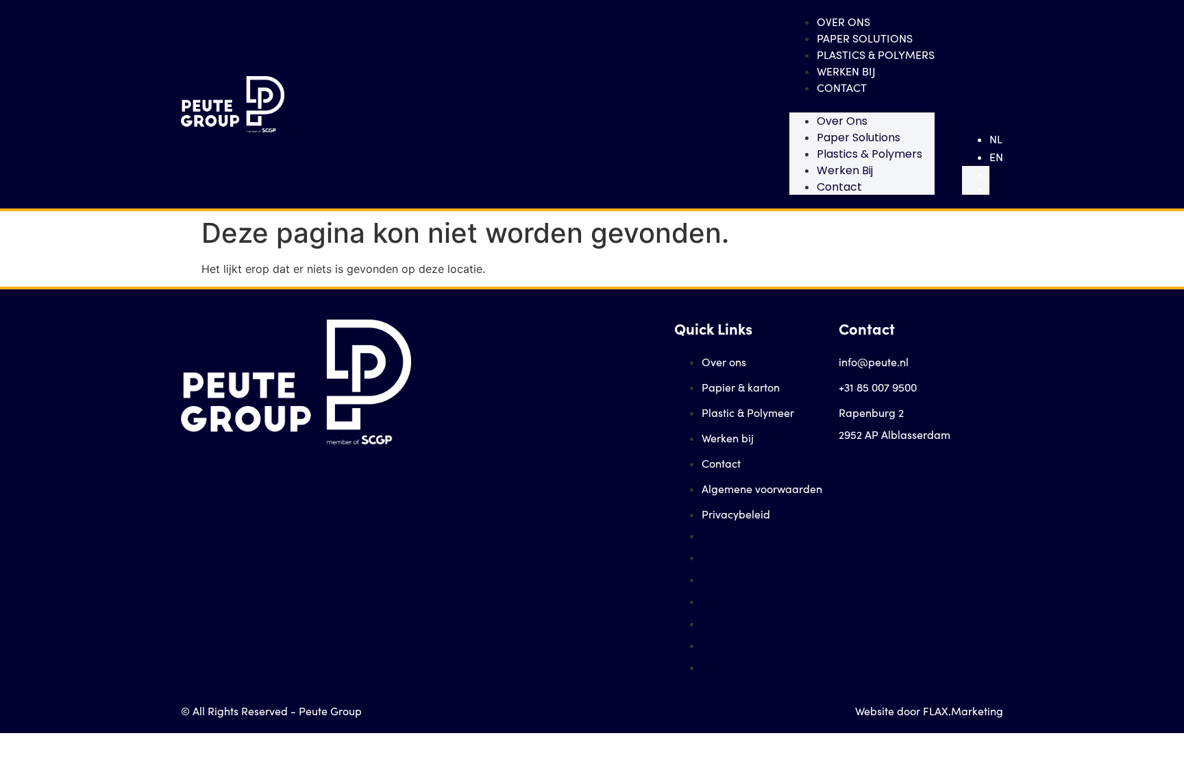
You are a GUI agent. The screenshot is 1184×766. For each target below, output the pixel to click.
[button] (862, 104)
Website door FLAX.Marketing (929, 711)
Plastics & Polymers (876, 54)
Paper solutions (865, 38)
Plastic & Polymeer (748, 412)
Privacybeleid (736, 514)
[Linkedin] (876, 469)
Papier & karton (741, 387)
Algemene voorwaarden (762, 488)
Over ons (843, 21)
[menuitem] (996, 139)
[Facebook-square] (849, 469)
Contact (842, 87)
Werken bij (846, 71)
